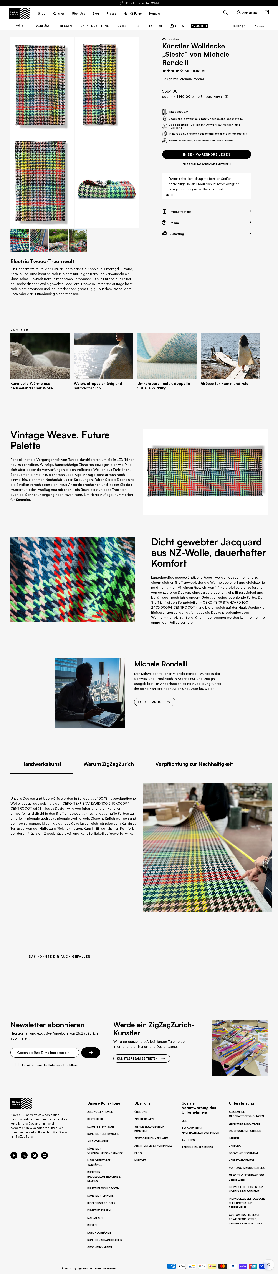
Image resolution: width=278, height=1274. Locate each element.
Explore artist (150, 702)
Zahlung (235, 1145)
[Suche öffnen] (225, 12)
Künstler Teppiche (100, 1195)
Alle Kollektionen (100, 1111)
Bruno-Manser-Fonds (198, 1147)
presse (111, 13)
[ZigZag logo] (19, 13)
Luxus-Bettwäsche (100, 1126)
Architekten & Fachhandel (153, 1145)
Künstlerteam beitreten (137, 1058)
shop (41, 13)
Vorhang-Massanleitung (247, 1167)
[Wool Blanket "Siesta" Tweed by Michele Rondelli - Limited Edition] (42, 85)
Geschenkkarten (99, 1247)
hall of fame (133, 13)
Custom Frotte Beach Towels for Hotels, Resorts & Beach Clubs (245, 1219)
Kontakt (140, 1160)
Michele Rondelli (192, 79)
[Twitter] (24, 1157)
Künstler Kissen (99, 1210)
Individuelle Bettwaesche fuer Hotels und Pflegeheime (247, 1203)
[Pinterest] (44, 1157)
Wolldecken (171, 39)
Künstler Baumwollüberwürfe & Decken (104, 1177)
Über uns (140, 1111)
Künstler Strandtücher (104, 1240)
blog (96, 13)
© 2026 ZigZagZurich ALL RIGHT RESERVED (89, 1268)
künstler (58, 13)
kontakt (154, 13)
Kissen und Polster (101, 1203)
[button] (266, 12)
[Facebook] (13, 1157)
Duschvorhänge (99, 1232)
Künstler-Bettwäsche (103, 1134)
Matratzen (95, 1217)
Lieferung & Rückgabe (244, 1123)
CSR (184, 1121)
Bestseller (95, 1119)
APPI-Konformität (241, 1160)
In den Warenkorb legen (206, 154)
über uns (78, 13)
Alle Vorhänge (98, 1141)
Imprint (234, 1138)
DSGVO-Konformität (243, 1153)
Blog (138, 1153)
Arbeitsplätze (144, 1119)
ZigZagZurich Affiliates (151, 1138)
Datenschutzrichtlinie (245, 1131)
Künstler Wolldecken (103, 1188)
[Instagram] (34, 1157)
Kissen (92, 1225)
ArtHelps (188, 1140)
